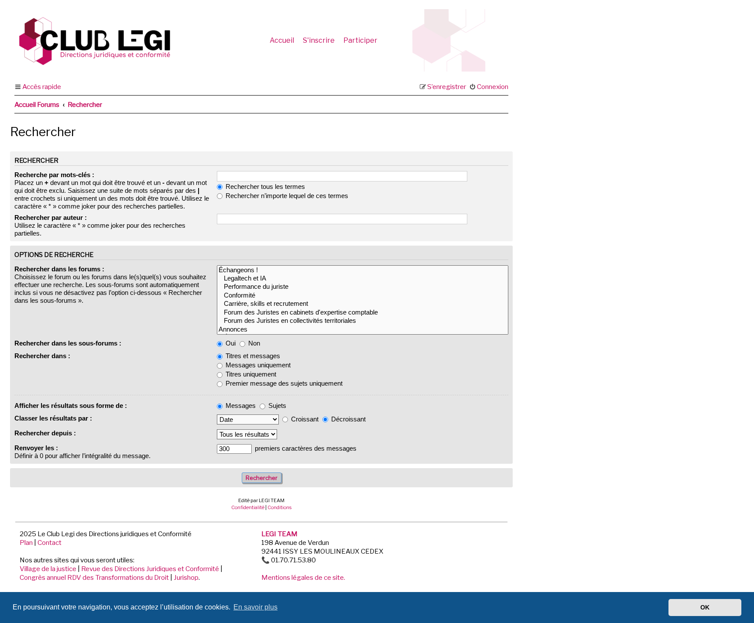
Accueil (282, 40)
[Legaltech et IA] (362, 278)
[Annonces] (362, 329)
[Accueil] (104, 40)
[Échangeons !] (362, 270)
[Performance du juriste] (362, 287)
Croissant (304, 419)
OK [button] (704, 607)
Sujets (276, 405)
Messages (240, 405)
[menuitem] (488, 86)
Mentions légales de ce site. (303, 577)
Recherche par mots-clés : (54, 174)
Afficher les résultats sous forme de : (70, 405)
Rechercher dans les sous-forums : (67, 343)
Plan (26, 542)
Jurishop (186, 577)
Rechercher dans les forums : (59, 269)
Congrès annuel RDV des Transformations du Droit (94, 577)
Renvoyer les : (36, 448)
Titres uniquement (250, 374)
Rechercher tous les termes (264, 186)
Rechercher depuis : (45, 433)
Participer (360, 40)
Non (253, 343)
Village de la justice (48, 569)
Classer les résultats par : (53, 418)
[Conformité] (362, 295)
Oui (230, 343)
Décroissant (347, 419)
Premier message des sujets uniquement (283, 383)
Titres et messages (252, 355)
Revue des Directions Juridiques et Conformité (150, 569)
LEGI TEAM (279, 534)
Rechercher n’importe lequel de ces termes (286, 195)
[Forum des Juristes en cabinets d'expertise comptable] (362, 312)
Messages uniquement (257, 365)
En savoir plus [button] (255, 607)
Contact (50, 542)
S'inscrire (319, 40)
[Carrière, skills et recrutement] (362, 304)
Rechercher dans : (42, 355)
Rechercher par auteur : (50, 217)
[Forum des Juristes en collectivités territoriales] (362, 321)
